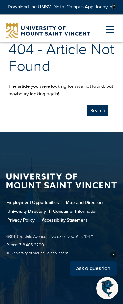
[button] (110, 30)
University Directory (28, 211)
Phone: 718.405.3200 (25, 244)
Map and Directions (87, 202)
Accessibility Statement (64, 220)
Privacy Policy (22, 220)
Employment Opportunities (34, 202)
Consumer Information (77, 211)
